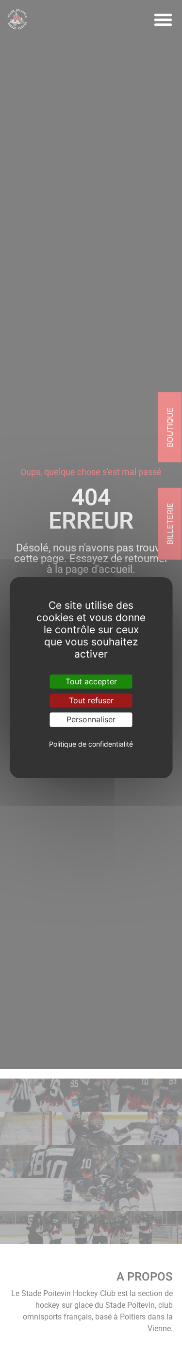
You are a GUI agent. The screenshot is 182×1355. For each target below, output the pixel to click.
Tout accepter (91, 681)
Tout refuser (91, 700)
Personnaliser (91, 719)
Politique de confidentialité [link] (91, 744)
